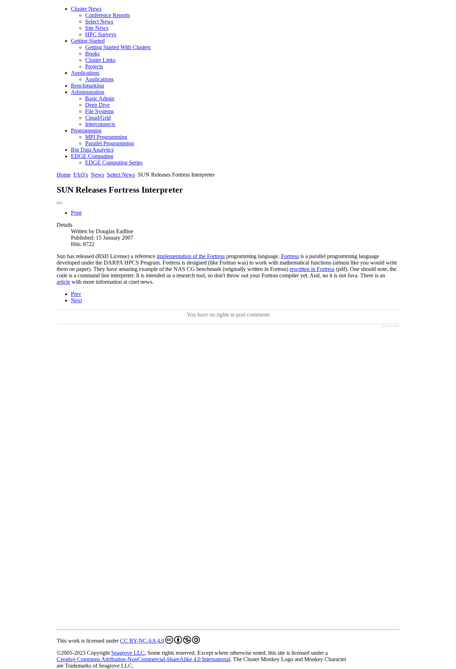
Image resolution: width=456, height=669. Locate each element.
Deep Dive (97, 105)
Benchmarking (87, 86)
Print (76, 213)
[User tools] (59, 203)
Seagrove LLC (128, 653)
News (97, 175)
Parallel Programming (109, 143)
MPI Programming (106, 137)
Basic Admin (99, 98)
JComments (390, 326)
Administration (87, 92)
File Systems (99, 111)
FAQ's (80, 175)
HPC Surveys (100, 34)
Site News (96, 28)
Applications (85, 73)
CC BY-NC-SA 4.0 (142, 641)
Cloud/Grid (98, 118)
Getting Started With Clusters (118, 47)
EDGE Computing (92, 156)
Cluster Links (100, 60)
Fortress (290, 256)
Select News (99, 22)
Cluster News (86, 9)
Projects (94, 66)
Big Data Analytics (92, 150)
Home (64, 175)
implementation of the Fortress (191, 256)
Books (92, 54)
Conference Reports (107, 15)
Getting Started (88, 41)
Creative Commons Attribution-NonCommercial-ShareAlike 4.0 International (143, 659)
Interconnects (100, 124)
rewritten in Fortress (312, 269)
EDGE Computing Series (113, 163)
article (63, 282)
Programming (86, 130)
